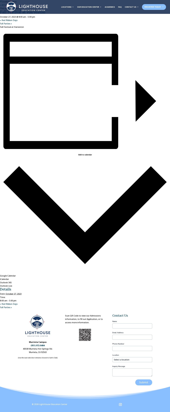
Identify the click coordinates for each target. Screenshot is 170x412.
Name (114, 321)
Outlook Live (6, 285)
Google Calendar (8, 275)
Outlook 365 (6, 282)
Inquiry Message (118, 366)
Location (115, 355)
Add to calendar (85, 154)
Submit (143, 382)
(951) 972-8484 (38, 345)
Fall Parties (6, 23)
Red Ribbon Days (9, 20)
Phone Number (118, 344)
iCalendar (4, 279)
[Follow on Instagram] (120, 404)
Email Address (118, 332)
